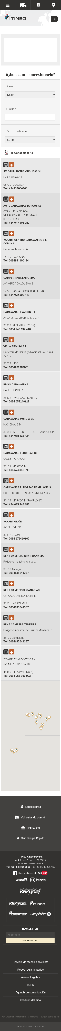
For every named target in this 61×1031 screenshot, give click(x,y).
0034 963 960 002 (20, 675)
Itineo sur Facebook (27, 873)
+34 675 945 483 (19, 504)
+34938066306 (18, 188)
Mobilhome (33, 1017)
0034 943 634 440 (20, 329)
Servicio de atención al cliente (30, 962)
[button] (46, 719)
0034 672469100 (19, 538)
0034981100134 (19, 260)
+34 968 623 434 (19, 435)
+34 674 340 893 (19, 470)
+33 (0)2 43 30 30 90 (20, 867)
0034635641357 (19, 573)
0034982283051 (19, 367)
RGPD (30, 984)
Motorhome (20, 1017)
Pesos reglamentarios (30, 969)
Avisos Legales (30, 977)
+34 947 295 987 (19, 222)
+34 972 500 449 (19, 295)
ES (54, 18)
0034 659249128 (19, 401)
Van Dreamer (8, 1017)
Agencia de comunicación (31, 992)
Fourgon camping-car (49, 1017)
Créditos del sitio (30, 1000)
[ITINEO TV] (42, 872)
